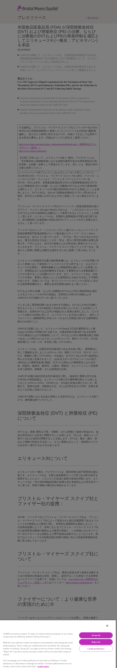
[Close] (107, 625)
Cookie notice (43, 666)
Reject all (96, 642)
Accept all (96, 635)
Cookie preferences (95, 649)
